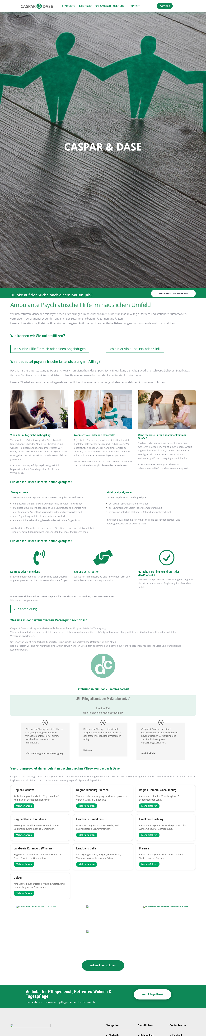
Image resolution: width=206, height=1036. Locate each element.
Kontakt (135, 6)
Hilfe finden (85, 6)
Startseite (68, 6)
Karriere (165, 6)
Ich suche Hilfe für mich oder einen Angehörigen (50, 349)
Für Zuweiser (103, 6)
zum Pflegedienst (152, 994)
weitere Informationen (103, 965)
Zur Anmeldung (25, 609)
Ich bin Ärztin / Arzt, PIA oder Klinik (135, 349)
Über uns (118, 6)
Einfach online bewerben (173, 293)
